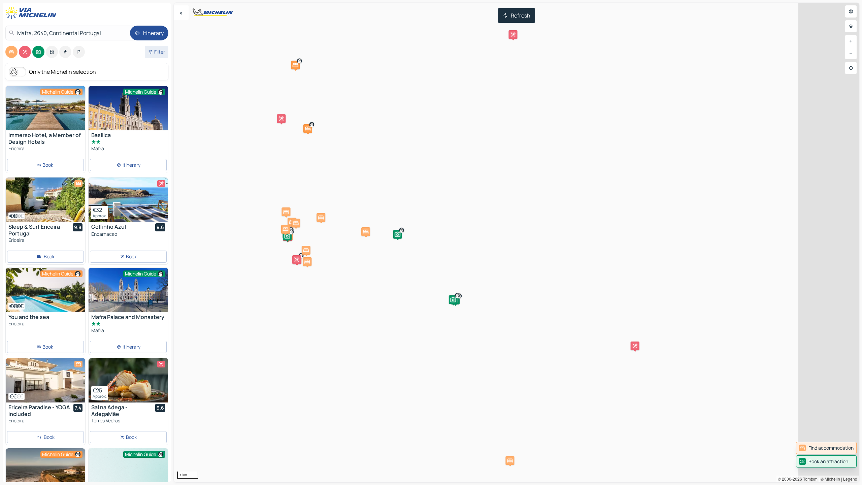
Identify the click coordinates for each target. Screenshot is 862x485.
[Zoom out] (851, 53)
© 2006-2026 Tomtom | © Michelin (809, 479)
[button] (307, 128)
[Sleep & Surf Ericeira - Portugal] (45, 199)
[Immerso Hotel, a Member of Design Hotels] (45, 108)
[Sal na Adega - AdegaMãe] (128, 380)
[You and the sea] (45, 290)
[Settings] (851, 26)
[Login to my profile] (851, 11)
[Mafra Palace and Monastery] (128, 290)
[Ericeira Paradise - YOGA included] (45, 380)
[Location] (851, 68)
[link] (826, 448)
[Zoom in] (851, 41)
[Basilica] (128, 114)
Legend (850, 479)
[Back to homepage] (32, 12)
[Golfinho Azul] (128, 199)
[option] (11, 52)
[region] (516, 242)
